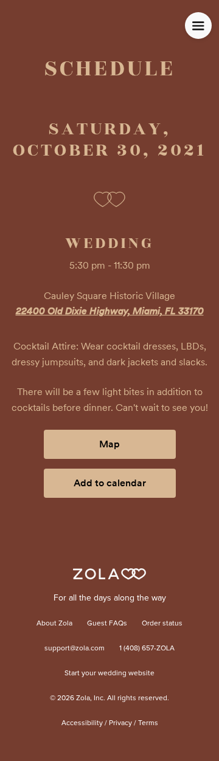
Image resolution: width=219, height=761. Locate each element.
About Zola (54, 623)
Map (109, 444)
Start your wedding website (109, 673)
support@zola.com (74, 648)
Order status (162, 623)
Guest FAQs (107, 623)
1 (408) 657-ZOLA (147, 648)
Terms (148, 723)
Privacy (120, 723)
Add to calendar (110, 483)
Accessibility (82, 723)
